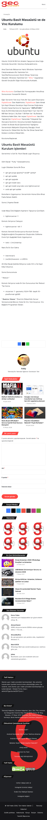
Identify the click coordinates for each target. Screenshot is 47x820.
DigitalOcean (6, 102)
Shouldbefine (16, 635)
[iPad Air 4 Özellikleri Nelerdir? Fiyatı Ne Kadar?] (34, 413)
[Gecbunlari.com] (10, 4)
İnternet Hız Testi (23, 752)
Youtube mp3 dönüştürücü (23, 756)
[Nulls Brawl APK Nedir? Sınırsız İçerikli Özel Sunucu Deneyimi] (12, 413)
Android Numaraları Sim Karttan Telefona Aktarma (23, 734)
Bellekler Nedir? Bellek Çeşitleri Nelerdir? (23, 743)
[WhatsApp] (27, 344)
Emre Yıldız (15, 615)
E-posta (5, 477)
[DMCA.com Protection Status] (18, 770)
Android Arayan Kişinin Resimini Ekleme (23, 738)
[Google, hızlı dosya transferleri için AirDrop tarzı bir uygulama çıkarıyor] (34, 389)
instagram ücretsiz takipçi (23, 787)
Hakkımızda (20, 812)
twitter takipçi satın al (23, 783)
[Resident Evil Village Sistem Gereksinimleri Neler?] (8, 602)
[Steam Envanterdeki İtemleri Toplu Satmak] (8, 592)
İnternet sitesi (6, 487)
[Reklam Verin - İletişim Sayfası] (9, 529)
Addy (4, 29)
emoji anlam (24, 747)
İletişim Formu (18, 689)
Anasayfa (6, 14)
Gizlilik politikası (9, 812)
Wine (31, 78)
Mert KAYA (15, 644)
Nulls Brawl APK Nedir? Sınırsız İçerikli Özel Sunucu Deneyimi (12, 423)
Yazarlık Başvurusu (23, 816)
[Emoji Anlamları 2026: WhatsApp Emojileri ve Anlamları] (8, 563)
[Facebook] (19, 344)
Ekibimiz (40, 812)
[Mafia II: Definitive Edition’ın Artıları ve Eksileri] (12, 389)
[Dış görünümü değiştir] (36, 5)
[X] (23, 344)
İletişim (33, 812)
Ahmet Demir (16, 625)
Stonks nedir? (23, 730)
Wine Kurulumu (7, 91)
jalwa (13, 654)
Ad (3, 468)
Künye (27, 812)
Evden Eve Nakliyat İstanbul (23, 792)
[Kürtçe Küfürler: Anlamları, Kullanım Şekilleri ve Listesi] (8, 582)
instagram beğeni (23, 796)
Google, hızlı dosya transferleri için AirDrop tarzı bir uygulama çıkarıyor (34, 399)
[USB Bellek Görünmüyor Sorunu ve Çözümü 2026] (8, 573)
